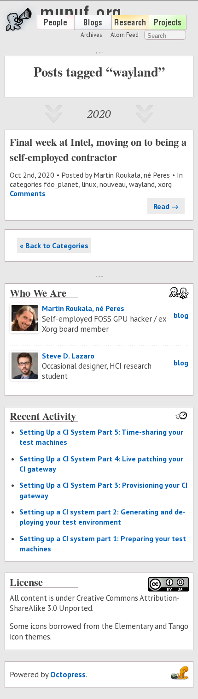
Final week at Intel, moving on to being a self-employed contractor (98, 149)
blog (181, 315)
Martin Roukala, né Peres (131, 174)
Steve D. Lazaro (68, 355)
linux (89, 184)
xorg (165, 184)
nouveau (112, 184)
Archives (91, 35)
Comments (28, 193)
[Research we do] (130, 27)
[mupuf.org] (62, 30)
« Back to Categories (54, 245)
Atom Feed (125, 35)
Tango (178, 626)
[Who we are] (55, 27)
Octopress (68, 674)
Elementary (134, 626)
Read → (166, 206)
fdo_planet (61, 184)
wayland (142, 184)
